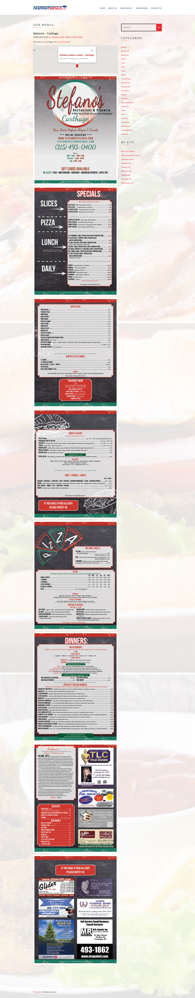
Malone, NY (126, 167)
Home (102, 8)
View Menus (126, 8)
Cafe (123, 63)
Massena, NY (126, 171)
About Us (112, 8)
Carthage (77, 37)
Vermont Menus (127, 159)
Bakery (124, 47)
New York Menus (128, 151)
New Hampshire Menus (130, 155)
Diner (123, 71)
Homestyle (125, 87)
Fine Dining (125, 79)
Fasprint (38, 992)
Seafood (124, 118)
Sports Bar (125, 122)
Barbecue (125, 55)
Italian (54, 37)
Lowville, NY (126, 163)
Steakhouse (125, 126)
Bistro (123, 59)
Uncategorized (127, 130)
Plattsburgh (125, 175)
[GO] (159, 27)
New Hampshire (127, 102)
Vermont (124, 134)
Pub (122, 114)
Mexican (124, 98)
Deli (122, 67)
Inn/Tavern (125, 91)
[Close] (92, 50)
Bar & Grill (125, 51)
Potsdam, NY (126, 179)
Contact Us (156, 8)
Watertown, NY (127, 183)
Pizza (123, 110)
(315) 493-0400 (64, 42)
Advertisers (142, 8)
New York (64, 37)
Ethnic (123, 75)
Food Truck (125, 83)
